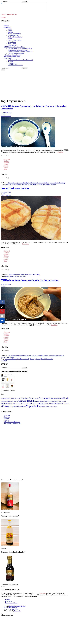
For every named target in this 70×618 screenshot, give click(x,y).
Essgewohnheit (16, 184)
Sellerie (60, 403)
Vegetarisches (12, 42)
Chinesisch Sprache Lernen (12, 56)
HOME (6, 25)
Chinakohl (17, 398)
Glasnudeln (37, 401)
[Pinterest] (2, 311)
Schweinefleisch (53, 403)
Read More (60, 152)
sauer (37, 403)
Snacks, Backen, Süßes (14, 40)
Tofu (13, 406)
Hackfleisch (47, 401)
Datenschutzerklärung (11, 603)
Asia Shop (8, 184)
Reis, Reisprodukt (13, 35)
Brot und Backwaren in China (15, 188)
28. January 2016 (6, 192)
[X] (2, 306)
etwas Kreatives (12, 45)
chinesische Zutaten (11, 359)
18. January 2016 (6, 284)
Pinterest (6, 418)
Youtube (6, 420)
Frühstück (10, 401)
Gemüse (10, 32)
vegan (24, 406)
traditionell (18, 406)
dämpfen (36, 398)
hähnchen (53, 401)
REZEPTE (7, 27)
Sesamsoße (49, 359)
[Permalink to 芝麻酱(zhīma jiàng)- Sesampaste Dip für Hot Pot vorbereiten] (31, 320)
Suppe (10, 38)
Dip (18, 359)
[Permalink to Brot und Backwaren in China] (31, 239)
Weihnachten (42, 406)
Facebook (7, 415)
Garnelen (16, 401)
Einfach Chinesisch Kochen (9, 14)
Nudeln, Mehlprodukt (14, 33)
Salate (9, 29)
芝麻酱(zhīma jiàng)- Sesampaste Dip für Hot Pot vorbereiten (30, 280)
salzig (34, 403)
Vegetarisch (32, 406)
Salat (30, 403)
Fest (31, 184)
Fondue (38, 359)
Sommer (64, 403)
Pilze (14, 403)
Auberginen (3, 398)
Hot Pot (43, 359)
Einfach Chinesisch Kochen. (17, 606)
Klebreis (35, 184)
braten (12, 398)
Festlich (46, 183)
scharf (41, 403)
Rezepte (3, 357)
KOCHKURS (12, 63)
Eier (40, 398)
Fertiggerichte (25, 184)
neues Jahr (42, 184)
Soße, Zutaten (12, 43)
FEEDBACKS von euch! (15, 65)
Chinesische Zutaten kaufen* (12, 55)
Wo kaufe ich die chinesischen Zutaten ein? (20, 51)
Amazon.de (42, 593)
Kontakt (10, 61)
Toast (24, 276)
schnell (46, 403)
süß (21, 276)
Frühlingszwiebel (4, 401)
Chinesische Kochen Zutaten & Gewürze (20, 48)
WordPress (15, 609)
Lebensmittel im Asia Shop (57, 183)
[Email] (2, 316)
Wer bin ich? (8, 58)
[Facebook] (2, 302)
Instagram (7, 417)
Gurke (42, 401)
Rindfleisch (18, 403)
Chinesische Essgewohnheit (16, 53)
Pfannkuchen (9, 403)
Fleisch (10, 30)
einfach (46, 398)
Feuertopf (32, 359)
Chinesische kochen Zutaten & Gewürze (36, 355)
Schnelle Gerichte (50, 184)
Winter (47, 406)
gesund (30, 400)
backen (7, 276)
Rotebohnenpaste (24, 403)
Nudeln (3, 403)
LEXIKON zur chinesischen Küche (14, 47)
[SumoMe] (2, 320)
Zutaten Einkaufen (53, 406)
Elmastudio (17, 611)
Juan (4, 114)
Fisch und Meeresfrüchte (15, 37)
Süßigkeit (7, 406)
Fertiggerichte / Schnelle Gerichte (17, 50)
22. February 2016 (6, 112)
